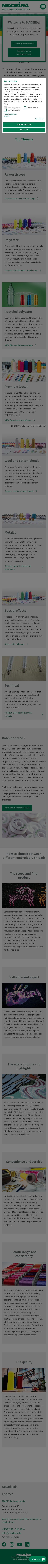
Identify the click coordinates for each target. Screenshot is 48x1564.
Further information (10, 114)
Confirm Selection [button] (24, 125)
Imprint (6, 116)
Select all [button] (24, 130)
